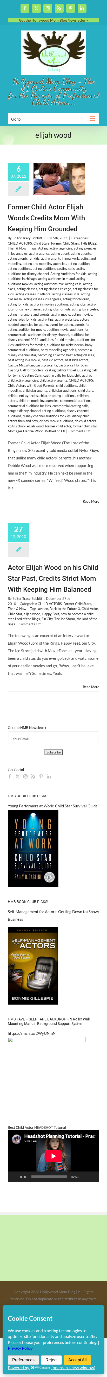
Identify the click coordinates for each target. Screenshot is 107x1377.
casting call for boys (73, 365)
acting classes (27, 289)
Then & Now (17, 248)
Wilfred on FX (55, 431)
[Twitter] (18, 776)
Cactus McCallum (21, 365)
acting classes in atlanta (33, 294)
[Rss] (33, 776)
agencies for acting (34, 324)
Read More (91, 501)
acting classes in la (65, 294)
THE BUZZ (89, 243)
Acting (43, 248)
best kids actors (76, 360)
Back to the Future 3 (65, 609)
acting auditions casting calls (54, 268)
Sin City (47, 619)
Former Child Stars (65, 243)
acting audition (79, 263)
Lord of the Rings (27, 619)
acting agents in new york (60, 258)
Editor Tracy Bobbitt (27, 238)
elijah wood (35, 426)
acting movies (82, 314)
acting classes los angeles (42, 299)
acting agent (60, 253)
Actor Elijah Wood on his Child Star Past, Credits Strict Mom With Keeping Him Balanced (53, 578)
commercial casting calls (70, 406)
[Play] (14, 1176)
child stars (85, 390)
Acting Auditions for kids (68, 274)
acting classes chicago (55, 289)
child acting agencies (23, 380)
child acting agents (53, 380)
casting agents (46, 365)
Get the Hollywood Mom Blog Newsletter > (53, 20)
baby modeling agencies (58, 350)
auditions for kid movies (57, 340)
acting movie (60, 314)
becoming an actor (51, 355)
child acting (83, 375)
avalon (43, 609)
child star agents (35, 390)
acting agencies (60, 248)
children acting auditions (57, 396)
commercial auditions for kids (29, 406)
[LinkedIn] (49, 776)
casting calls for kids (58, 375)
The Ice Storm (64, 619)
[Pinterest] (41, 776)
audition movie (58, 329)
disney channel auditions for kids (47, 416)
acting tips (46, 319)
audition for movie (31, 329)
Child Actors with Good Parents (31, 385)
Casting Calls (32, 375)
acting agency (39, 253)
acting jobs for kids (56, 309)
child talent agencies (23, 396)
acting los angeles (85, 309)
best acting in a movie (24, 360)
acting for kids (18, 304)
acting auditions (19, 268)
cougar (13, 411)
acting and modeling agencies (44, 263)
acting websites (66, 319)
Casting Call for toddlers (26, 370)
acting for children (76, 299)
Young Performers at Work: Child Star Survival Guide (53, 805)
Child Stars (42, 243)
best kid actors (52, 360)
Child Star (15, 614)
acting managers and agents (29, 314)
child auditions (66, 385)
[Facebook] (10, 776)
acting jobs (78, 304)
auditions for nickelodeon (65, 345)
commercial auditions (75, 400)
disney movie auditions (56, 421)
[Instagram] (25, 776)
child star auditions (63, 390)
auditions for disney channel (48, 335)
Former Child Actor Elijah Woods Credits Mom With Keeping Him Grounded (46, 218)
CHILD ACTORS (20, 243)
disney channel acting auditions (42, 411)
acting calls (73, 284)
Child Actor (90, 609)
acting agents (81, 253)
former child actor (58, 426)
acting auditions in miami (56, 279)
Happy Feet (50, 614)
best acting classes (80, 355)
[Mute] (84, 1176)
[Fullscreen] (92, 1176)
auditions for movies (30, 345)
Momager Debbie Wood (25, 431)
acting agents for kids (23, 258)
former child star (85, 426)
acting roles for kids (22, 319)
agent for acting (61, 324)
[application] (53, 1156)
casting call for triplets (61, 370)
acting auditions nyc (49, 284)
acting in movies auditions (49, 304)
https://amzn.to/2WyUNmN (32, 1033)
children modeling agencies (38, 400)
